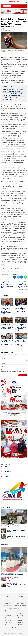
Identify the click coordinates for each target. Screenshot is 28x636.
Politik (13, 528)
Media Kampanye (15, 271)
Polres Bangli (7, 474)
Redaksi (20, 598)
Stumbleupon (8, 615)
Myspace (21, 620)
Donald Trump (5, 271)
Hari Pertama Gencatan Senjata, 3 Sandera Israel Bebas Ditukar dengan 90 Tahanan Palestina (7, 284)
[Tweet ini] (18, 277)
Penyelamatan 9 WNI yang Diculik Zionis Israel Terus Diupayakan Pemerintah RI (20, 343)
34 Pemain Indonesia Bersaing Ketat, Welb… (16, 579)
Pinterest (8, 613)
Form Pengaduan (7, 605)
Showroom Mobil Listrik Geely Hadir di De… (12, 574)
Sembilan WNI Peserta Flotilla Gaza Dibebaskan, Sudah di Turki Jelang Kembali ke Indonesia (7, 343)
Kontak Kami (20, 603)
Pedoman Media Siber (20, 605)
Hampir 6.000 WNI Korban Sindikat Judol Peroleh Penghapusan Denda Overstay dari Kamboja (20, 327)
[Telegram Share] (21, 277)
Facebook (8, 611)
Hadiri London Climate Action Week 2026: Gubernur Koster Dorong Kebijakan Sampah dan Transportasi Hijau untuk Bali (7, 310)
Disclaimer (20, 601)
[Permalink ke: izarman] (2, 29)
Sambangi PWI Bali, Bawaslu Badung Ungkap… (16, 531)
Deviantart (8, 620)
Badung (3, 524)
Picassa (8, 624)
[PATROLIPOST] (14, 2)
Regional (7, 524)
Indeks (7, 596)
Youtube (21, 622)
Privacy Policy (7, 601)
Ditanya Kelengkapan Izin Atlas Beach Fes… (12, 526)
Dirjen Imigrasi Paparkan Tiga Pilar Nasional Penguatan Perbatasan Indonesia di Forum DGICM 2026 (20, 308)
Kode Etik (20, 596)
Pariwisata (13, 534)
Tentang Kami (7, 603)
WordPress (21, 615)
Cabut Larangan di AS (13, 268)
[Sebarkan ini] (14, 277)
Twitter (21, 611)
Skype (8, 622)
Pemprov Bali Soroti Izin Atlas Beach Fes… (16, 537)
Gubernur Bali (7, 476)
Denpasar (9, 528)
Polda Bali (6, 466)
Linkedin (21, 618)
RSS (15, 627)
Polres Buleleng (8, 471)
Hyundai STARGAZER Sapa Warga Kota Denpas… (16, 585)
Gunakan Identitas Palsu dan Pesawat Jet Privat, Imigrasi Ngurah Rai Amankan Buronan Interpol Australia (7, 327)
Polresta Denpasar (9, 469)
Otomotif (3, 573)
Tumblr (21, 613)
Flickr (21, 624)
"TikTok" (4, 268)
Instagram (8, 618)
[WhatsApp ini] (25, 277)
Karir (7, 598)
